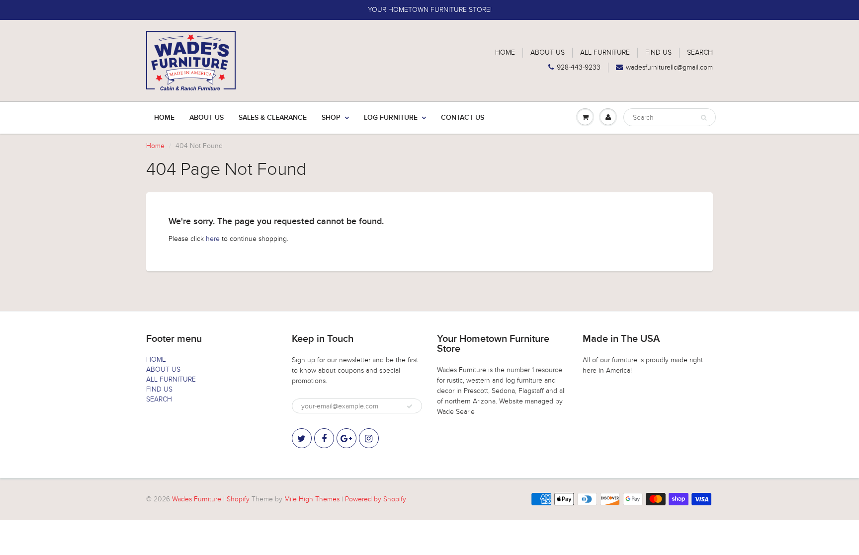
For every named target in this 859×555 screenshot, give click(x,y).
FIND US (658, 52)
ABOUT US (547, 52)
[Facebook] (324, 438)
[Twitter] (302, 438)
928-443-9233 (579, 67)
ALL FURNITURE (605, 52)
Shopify (238, 499)
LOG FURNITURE (391, 117)
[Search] (703, 118)
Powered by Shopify (375, 499)
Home (164, 117)
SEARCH (700, 52)
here (213, 239)
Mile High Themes (312, 499)
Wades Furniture (196, 499)
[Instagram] (369, 438)
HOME (505, 52)
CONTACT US (462, 117)
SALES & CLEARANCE (273, 117)
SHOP (331, 117)
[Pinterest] (346, 438)
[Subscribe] (409, 406)
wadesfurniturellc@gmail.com (669, 67)
